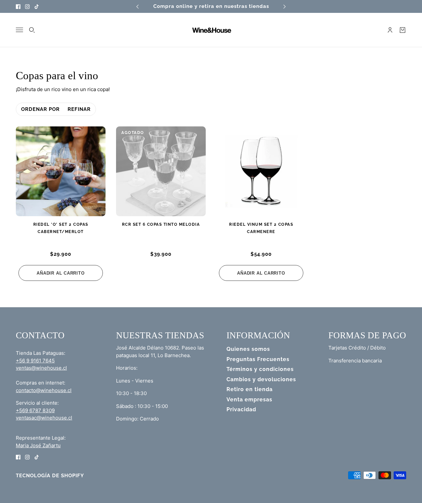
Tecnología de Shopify (50, 476)
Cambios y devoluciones (261, 379)
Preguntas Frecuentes (257, 359)
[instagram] (27, 6)
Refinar (79, 109)
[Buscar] (32, 30)
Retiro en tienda (249, 389)
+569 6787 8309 (35, 410)
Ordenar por (40, 109)
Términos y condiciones (260, 369)
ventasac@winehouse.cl (44, 418)
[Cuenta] (390, 30)
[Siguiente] (284, 6)
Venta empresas (249, 399)
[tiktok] (37, 6)
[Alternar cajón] (19, 30)
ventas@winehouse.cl (41, 368)
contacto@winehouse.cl (44, 390)
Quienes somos (248, 349)
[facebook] (18, 6)
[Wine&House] (211, 30)
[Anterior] (137, 6)
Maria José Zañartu (38, 445)
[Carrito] (402, 30)
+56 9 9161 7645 (35, 360)
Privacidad (241, 409)
